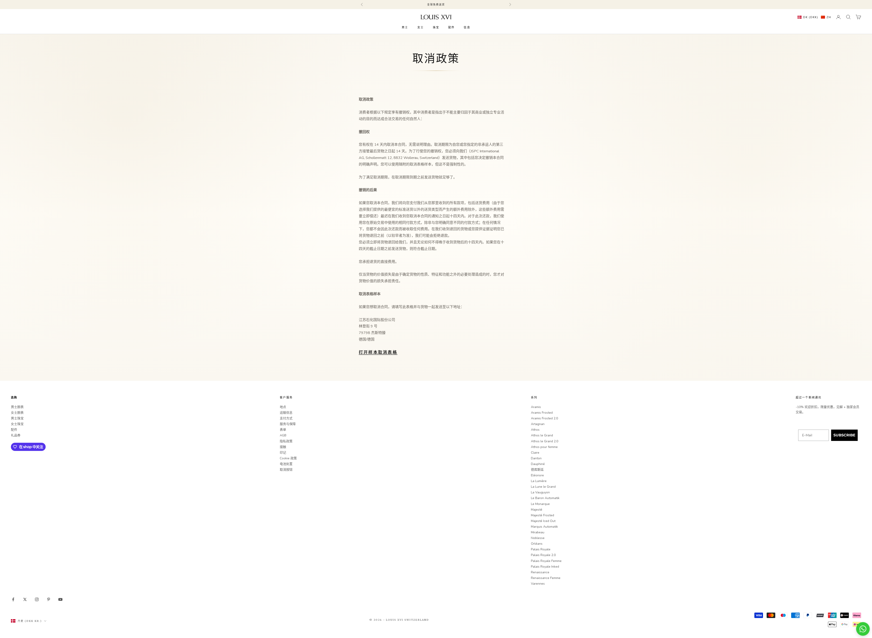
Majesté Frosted (542, 515)
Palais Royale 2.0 (543, 555)
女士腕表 (17, 412)
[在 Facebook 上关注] (13, 599)
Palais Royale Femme (546, 561)
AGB (283, 435)
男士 (405, 27)
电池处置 (286, 464)
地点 (283, 407)
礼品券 (15, 435)
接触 (283, 447)
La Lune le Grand (543, 487)
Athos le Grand (542, 435)
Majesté (536, 509)
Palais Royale (540, 549)
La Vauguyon (540, 492)
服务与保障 (288, 424)
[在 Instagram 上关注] (37, 599)
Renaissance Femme (545, 578)
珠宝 (436, 27)
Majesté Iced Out (543, 521)
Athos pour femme (544, 447)
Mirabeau (537, 532)
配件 (451, 27)
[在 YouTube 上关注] (60, 599)
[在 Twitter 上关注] (25, 599)
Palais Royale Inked (545, 566)
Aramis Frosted (542, 412)
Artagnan (538, 424)
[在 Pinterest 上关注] (48, 599)
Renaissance (540, 572)
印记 (283, 452)
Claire (535, 452)
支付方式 (286, 418)
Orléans (537, 544)
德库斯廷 (537, 469)
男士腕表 (17, 407)
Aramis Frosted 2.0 (544, 418)
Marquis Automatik (544, 526)
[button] (813, 17)
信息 (467, 27)
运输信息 (286, 412)
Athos (535, 430)
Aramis (536, 407)
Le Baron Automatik (545, 498)
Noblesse (538, 538)
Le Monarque (540, 504)
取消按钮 (286, 469)
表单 (283, 430)
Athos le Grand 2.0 (544, 441)
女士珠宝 (17, 424)
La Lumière (539, 481)
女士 (420, 27)
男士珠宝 (17, 418)
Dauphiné (538, 464)
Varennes (538, 583)
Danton (536, 458)
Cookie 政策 (288, 458)
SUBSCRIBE (844, 435)
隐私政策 (286, 441)
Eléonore (537, 475)
